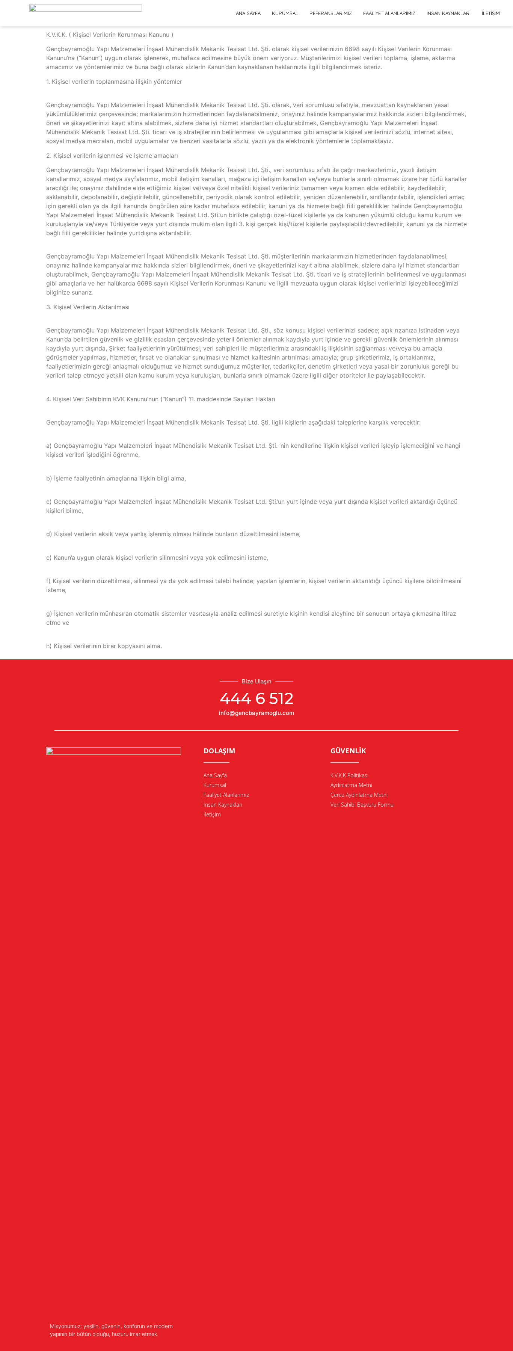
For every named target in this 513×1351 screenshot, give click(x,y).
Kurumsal (285, 13)
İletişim (491, 13)
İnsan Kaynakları (449, 13)
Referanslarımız (330, 13)
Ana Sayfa (248, 13)
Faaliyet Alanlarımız (389, 13)
